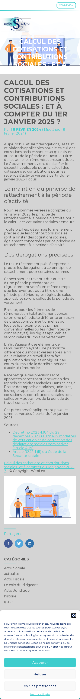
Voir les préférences (40, 686)
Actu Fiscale (14, 579)
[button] (73, 615)
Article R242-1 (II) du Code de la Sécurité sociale (39, 454)
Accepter (40, 663)
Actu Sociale (14, 568)
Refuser (40, 674)
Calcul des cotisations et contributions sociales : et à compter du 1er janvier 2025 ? (39, 467)
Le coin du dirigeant (21, 585)
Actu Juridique (17, 590)
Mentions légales (40, 694)
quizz (8, 602)
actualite (11, 574)
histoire (10, 596)
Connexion (66, 5)
